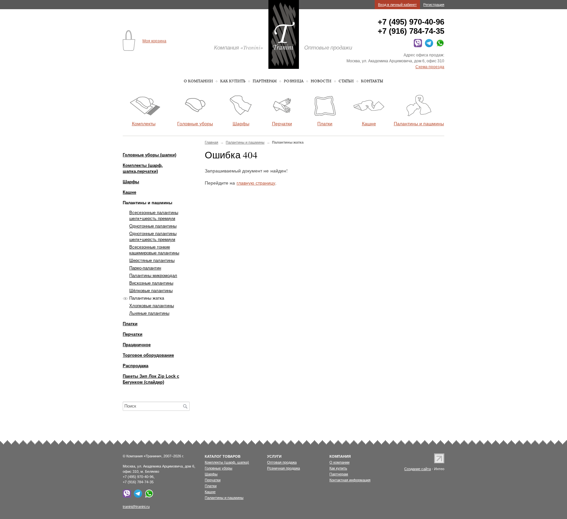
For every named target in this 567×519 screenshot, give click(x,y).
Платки (130, 323)
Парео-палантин (145, 268)
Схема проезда (429, 67)
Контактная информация (349, 480)
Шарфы (131, 181)
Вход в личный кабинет (397, 5)
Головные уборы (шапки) (149, 154)
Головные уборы (218, 468)
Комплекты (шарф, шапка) (227, 462)
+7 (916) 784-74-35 (411, 31)
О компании (198, 81)
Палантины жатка (146, 298)
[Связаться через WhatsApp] (439, 46)
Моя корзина (154, 41)
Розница (294, 81)
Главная (211, 142)
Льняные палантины (149, 313)
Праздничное (137, 344)
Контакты (372, 81)
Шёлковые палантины (151, 290)
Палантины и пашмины (245, 142)
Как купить (232, 81)
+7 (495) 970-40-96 (411, 21)
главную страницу (256, 183)
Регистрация (433, 5)
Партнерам (265, 81)
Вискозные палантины (151, 283)
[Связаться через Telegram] (428, 46)
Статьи (346, 81)
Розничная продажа (283, 468)
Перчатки (132, 334)
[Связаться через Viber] (417, 46)
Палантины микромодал (153, 275)
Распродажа (135, 365)
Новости (321, 81)
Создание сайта (417, 469)
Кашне (129, 192)
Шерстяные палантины (152, 260)
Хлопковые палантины (151, 305)
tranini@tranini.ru (136, 507)
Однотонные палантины (153, 226)
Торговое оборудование (148, 355)
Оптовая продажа (282, 462)
